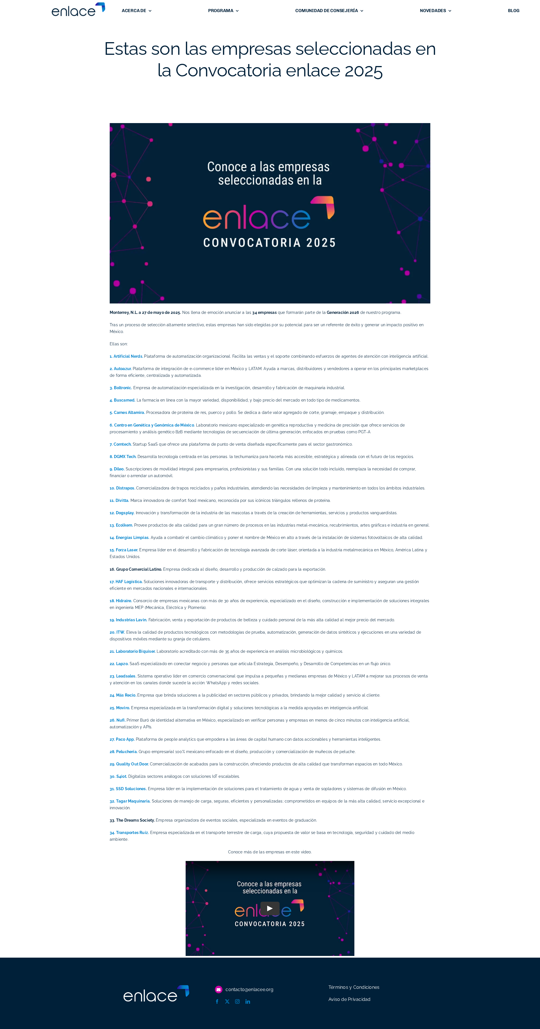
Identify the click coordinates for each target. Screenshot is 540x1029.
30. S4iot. (118, 776)
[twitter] (227, 1001)
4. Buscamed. (123, 400)
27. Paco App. (123, 739)
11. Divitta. (119, 500)
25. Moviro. (120, 708)
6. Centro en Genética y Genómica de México (152, 425)
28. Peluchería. (124, 751)
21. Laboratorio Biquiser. (133, 651)
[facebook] (217, 1001)
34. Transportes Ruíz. (129, 832)
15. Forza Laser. (124, 550)
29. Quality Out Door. (130, 764)
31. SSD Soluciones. (128, 789)
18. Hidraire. (121, 601)
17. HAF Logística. (127, 581)
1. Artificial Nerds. (126, 356)
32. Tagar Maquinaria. (130, 801)
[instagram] (237, 1001)
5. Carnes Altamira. (127, 412)
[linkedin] (248, 1001)
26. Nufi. (118, 720)
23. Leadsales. (123, 676)
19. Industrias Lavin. (128, 620)
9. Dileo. (117, 469)
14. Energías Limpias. (129, 537)
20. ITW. (117, 632)
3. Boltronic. (121, 388)
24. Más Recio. (123, 695)
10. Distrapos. (123, 488)
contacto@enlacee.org (249, 989)
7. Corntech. (121, 444)
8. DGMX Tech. (124, 456)
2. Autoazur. (121, 368)
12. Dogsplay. (122, 513)
